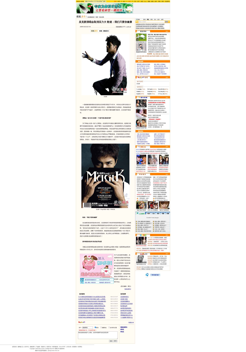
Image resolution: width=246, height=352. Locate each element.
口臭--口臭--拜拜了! (159, 70)
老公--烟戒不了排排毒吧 (160, 74)
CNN (161, 56)
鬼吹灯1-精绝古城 (144, 151)
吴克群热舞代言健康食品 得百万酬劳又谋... (91, 313)
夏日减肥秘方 (153, 26)
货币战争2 (163, 151)
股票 (148, 56)
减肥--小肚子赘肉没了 (159, 134)
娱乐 (124, 1)
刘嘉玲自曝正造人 (152, 171)
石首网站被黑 (139, 26)
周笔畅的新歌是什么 (127, 315)
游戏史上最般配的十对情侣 (160, 196)
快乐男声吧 (161, 89)
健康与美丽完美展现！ (142, 141)
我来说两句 (119, 26)
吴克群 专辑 (124, 299)
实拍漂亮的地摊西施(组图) (160, 186)
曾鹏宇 (150, 38)
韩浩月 (150, 42)
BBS (163, 1)
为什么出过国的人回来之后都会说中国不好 (152, 267)
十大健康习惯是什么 (127, 317)
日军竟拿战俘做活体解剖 (143, 186)
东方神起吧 (161, 91)
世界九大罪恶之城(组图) (159, 188)
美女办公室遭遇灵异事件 (143, 190)
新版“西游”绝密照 (141, 210)
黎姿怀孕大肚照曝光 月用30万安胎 (157, 123)
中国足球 (164, 56)
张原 (149, 48)
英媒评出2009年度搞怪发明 (160, 258)
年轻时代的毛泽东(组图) (158, 36)
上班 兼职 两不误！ (142, 140)
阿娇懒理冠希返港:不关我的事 (155, 125)
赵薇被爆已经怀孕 (140, 167)
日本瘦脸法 (160, 26)
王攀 (149, 52)
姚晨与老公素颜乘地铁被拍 (144, 185)
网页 (148, 19)
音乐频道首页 (91, 17)
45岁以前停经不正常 (159, 138)
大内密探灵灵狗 (152, 106)
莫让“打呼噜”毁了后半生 (143, 66)
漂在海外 (138, 267)
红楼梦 (164, 149)
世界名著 (151, 151)
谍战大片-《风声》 (141, 108)
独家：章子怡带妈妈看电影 (160, 177)
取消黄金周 (124, 306)
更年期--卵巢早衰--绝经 (160, 66)
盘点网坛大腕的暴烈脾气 (143, 188)
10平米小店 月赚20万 (159, 72)
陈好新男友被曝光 (163, 171)
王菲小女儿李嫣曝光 (153, 210)
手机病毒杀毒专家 (144, 153)
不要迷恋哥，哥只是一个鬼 (160, 256)
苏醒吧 (138, 91)
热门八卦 (150, 237)
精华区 (122, 329)
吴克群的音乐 (125, 296)
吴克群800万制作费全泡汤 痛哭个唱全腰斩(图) (92, 301)
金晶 (151, 56)
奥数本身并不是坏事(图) (158, 50)
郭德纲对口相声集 (144, 149)
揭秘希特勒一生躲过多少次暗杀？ (156, 110)
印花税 (166, 54)
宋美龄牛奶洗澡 (140, 28)
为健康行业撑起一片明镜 (143, 143)
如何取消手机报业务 (127, 310)
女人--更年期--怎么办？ (143, 74)
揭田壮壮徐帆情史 (141, 165)
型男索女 (150, 264)
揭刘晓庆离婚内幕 (152, 167)
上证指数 (139, 89)
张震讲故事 (160, 149)
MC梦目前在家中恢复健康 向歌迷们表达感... (91, 308)
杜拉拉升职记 (153, 149)
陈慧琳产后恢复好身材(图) (143, 179)
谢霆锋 (157, 56)
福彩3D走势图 (163, 153)
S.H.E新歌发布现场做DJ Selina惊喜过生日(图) (91, 296)
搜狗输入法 (20, 346)
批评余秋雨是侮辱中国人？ (159, 42)
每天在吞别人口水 (141, 264)
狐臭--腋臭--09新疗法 (159, 143)
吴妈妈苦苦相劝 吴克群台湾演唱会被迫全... (91, 303)
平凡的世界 (157, 151)
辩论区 (122, 331)
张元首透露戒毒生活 (160, 198)
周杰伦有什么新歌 (126, 313)
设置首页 (14, 346)
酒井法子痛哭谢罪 (164, 210)
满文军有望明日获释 (153, 117)
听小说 (138, 151)
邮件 (156, 1)
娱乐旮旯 (150, 260)
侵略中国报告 (160, 28)
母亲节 (162, 54)
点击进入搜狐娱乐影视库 (159, 194)
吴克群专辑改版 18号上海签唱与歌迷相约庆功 (92, 310)
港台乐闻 (101, 17)
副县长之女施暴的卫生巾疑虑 (158, 52)
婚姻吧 (149, 94)
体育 (119, 1)
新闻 (97, 17)
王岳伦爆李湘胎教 (143, 200)
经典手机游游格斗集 (155, 153)
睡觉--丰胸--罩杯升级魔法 (143, 72)
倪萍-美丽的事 (161, 106)
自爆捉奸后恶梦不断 (141, 128)
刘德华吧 (150, 91)
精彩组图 (150, 243)
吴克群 (138, 83)
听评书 (138, 149)
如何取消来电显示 (126, 308)
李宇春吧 (150, 89)
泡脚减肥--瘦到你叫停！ (160, 141)
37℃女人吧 (161, 94)
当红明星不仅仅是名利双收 (160, 260)
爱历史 (150, 36)
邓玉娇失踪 (148, 24)
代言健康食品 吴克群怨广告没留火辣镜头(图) (91, 315)
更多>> (167, 31)
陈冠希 (154, 56)
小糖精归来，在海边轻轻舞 (160, 264)
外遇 (145, 56)
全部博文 (80, 346)
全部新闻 (74, 346)
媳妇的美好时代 (160, 104)
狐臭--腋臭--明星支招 (142, 70)
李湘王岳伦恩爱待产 (153, 121)
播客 (152, 1)
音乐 (155, 19)
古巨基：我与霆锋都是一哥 (155, 127)
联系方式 (49, 346)
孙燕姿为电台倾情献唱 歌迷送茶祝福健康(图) (91, 317)
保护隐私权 (55, 346)
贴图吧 (138, 94)
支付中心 (26, 346)
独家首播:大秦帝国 (153, 100)
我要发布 (131, 322)
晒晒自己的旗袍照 (146, 269)
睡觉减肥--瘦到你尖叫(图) (143, 64)
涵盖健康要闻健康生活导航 (161, 68)
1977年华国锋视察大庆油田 (159, 40)
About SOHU (62, 346)
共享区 (138, 153)
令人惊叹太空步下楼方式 (161, 200)
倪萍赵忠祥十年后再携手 (159, 181)
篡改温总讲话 (146, 26)
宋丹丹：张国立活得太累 (154, 115)
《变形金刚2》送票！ (144, 198)
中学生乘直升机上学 (141, 42)
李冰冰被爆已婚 (152, 165)
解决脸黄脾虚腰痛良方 (160, 140)
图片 (158, 19)
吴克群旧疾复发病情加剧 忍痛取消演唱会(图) (91, 306)
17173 (95, 1)
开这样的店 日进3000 (142, 138)
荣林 (149, 44)
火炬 (138, 56)
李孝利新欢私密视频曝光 (159, 190)
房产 (138, 1)
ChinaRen (90, 1)
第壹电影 (150, 241)
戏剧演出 (138, 248)
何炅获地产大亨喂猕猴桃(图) (144, 177)
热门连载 (138, 250)
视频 (149, 1)
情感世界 (150, 262)
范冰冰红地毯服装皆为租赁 (144, 183)
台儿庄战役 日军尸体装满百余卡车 (157, 108)
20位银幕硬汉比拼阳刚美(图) (160, 245)
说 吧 (146, 77)
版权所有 (62, 348)
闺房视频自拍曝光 (141, 118)
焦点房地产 (100, 1)
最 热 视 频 (144, 97)
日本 (140, 56)
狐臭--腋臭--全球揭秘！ (160, 64)
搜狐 (86, 1)
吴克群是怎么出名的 (127, 303)
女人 (145, 1)
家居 (142, 1)
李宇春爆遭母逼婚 (140, 169)
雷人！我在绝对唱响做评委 (159, 38)
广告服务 (38, 346)
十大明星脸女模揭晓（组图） (160, 237)
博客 (159, 1)
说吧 (162, 19)
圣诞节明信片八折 (140, 171)
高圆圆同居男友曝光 (141, 52)
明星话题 (150, 245)
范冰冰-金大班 (161, 100)
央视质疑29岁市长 (140, 24)
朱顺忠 (150, 46)
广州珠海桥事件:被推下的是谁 (158, 44)
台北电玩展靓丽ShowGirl (143, 196)
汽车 (135, 1)
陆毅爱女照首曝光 (163, 169)
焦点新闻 (150, 256)
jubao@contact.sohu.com (53, 350)
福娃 (159, 54)
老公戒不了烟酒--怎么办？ (143, 68)
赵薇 (143, 56)
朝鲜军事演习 (154, 24)
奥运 (154, 54)
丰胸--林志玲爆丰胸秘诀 (143, 134)
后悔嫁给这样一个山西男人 (160, 262)
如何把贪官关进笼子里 (157, 46)
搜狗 (104, 1)
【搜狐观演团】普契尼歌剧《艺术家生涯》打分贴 (154, 248)
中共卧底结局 (147, 28)
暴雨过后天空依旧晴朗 (157, 269)
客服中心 (43, 346)
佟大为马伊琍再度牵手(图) (160, 179)
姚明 (140, 58)
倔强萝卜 (150, 104)
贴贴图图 (150, 258)
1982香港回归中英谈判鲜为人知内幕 (157, 112)
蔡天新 (150, 50)
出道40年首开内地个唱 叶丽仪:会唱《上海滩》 (92, 299)
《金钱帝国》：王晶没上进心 (160, 241)
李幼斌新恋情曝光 (163, 167)
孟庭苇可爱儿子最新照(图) (160, 192)
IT (132, 1)
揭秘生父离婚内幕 (163, 165)
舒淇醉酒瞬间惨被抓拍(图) (160, 185)
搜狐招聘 (32, 346)
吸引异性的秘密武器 (159, 136)
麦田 (154, 104)
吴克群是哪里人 (125, 301)
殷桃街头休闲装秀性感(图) (143, 181)
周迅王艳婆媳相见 (152, 169)
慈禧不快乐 (154, 28)
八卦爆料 (150, 239)
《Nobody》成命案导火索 (143, 192)
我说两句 (167, 1)
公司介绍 (68, 346)
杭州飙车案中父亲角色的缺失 (158, 48)
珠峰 (157, 54)
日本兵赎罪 (161, 24)
